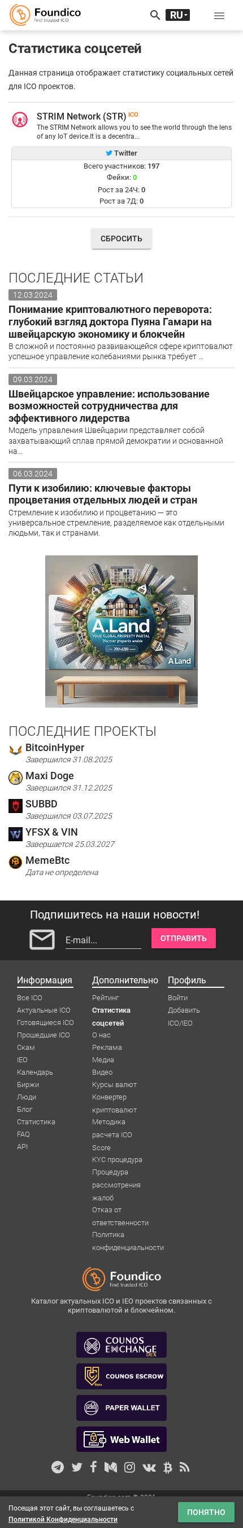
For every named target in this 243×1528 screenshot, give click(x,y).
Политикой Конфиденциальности (63, 1519)
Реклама (107, 1047)
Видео (102, 1072)
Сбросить (121, 238)
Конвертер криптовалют (114, 1098)
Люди (26, 1097)
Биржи (28, 1084)
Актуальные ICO (44, 1010)
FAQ (23, 1134)
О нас (101, 1035)
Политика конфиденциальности (128, 1235)
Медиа (103, 1060)
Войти (178, 997)
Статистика (36, 1122)
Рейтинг (105, 997)
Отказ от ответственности (120, 1210)
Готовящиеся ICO (45, 1022)
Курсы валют (114, 1084)
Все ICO (29, 997)
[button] (219, 15)
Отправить (183, 938)
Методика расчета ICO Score (112, 1123)
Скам (26, 1047)
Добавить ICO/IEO (184, 1011)
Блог (24, 1109)
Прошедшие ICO (43, 1035)
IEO (22, 1060)
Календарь (35, 1072)
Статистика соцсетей (111, 1011)
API (22, 1146)
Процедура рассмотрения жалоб (116, 1173)
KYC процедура (117, 1159)
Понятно (206, 1512)
